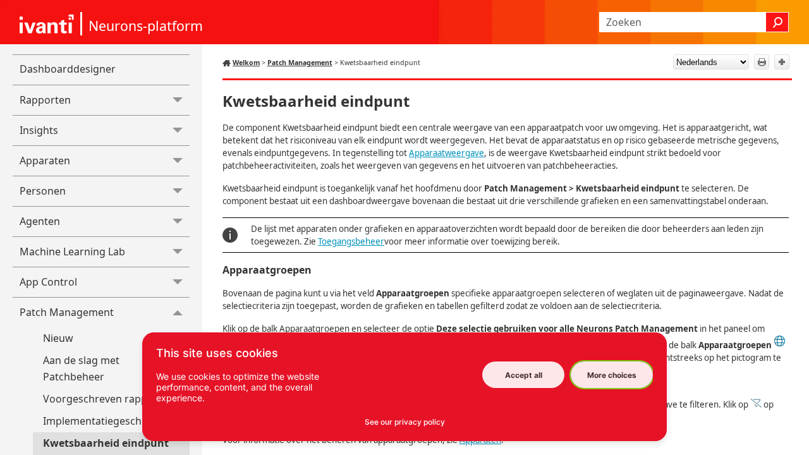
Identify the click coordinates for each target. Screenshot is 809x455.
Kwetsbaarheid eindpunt (106, 443)
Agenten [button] (40, 221)
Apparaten (45, 160)
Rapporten (45, 100)
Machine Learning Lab (72, 251)
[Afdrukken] (761, 62)
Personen (43, 191)
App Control (48, 282)
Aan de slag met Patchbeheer (81, 368)
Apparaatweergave (446, 153)
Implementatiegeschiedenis (109, 421)
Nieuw (58, 338)
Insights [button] (39, 130)
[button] (777, 22)
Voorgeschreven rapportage (111, 399)
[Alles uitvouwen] (781, 62)
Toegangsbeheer (351, 241)
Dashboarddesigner (68, 69)
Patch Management (67, 312)
